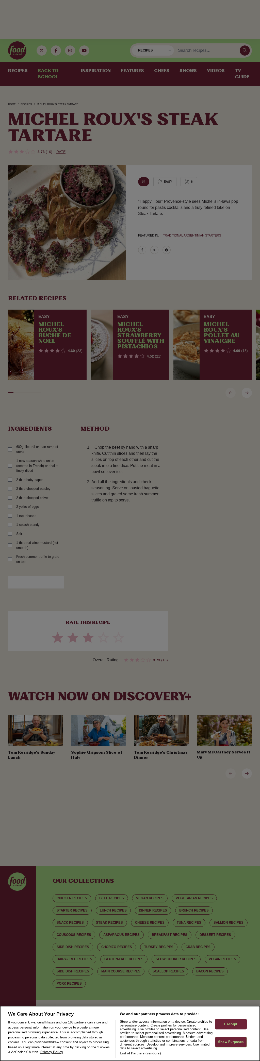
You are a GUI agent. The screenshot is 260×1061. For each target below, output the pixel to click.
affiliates (48, 1022)
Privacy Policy (51, 1052)
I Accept (230, 1024)
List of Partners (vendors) (140, 1053)
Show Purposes (230, 1042)
